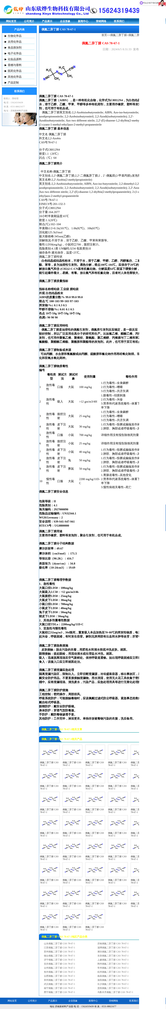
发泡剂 (136, 175)
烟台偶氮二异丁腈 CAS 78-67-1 (59, 956)
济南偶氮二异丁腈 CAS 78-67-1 (113, 943)
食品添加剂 (15, 47)
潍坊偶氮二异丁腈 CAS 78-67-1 (113, 951)
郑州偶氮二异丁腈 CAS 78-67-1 (59, 980)
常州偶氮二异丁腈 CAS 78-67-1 (113, 968)
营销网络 (101, 21)
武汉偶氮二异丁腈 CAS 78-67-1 (59, 984)
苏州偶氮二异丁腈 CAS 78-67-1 (59, 951)
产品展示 (47, 21)
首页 (104, 35)
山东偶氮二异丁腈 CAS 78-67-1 (59, 943)
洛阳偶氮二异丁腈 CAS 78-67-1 (113, 980)
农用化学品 (15, 41)
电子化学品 (15, 53)
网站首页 (11, 21)
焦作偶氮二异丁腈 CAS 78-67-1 (59, 972)
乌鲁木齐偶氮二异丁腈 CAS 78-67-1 (115, 992)
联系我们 (119, 21)
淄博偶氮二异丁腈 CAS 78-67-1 (113, 947)
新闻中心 (83, 21)
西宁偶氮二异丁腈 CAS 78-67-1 (59, 992)
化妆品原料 (15, 59)
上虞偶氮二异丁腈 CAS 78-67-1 (113, 960)
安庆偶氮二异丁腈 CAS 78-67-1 (59, 964)
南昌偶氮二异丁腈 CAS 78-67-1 (113, 976)
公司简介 (29, 21)
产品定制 (13, 82)
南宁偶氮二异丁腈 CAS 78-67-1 (59, 988)
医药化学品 (15, 70)
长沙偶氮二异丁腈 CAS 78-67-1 (113, 984)
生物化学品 (15, 35)
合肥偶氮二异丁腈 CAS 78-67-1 (59, 976)
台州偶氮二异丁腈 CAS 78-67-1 (59, 968)
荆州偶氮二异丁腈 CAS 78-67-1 (113, 964)
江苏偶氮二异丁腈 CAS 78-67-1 (59, 947)
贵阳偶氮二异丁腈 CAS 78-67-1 (113, 988)
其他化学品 (15, 76)
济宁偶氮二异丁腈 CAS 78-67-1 (59, 960)
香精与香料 (15, 65)
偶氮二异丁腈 (118, 35)
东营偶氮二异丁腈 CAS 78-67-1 (113, 956)
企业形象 (65, 21)
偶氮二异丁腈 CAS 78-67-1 (49, 763)
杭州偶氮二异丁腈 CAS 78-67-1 (113, 972)
